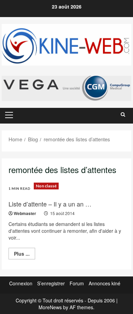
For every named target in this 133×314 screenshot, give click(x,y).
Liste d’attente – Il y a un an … (50, 203)
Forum (77, 283)
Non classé (46, 185)
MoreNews (50, 307)
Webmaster (25, 213)
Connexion (20, 283)
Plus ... (24, 254)
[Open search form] (123, 114)
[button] (9, 115)
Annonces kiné (104, 283)
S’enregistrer (51, 283)
